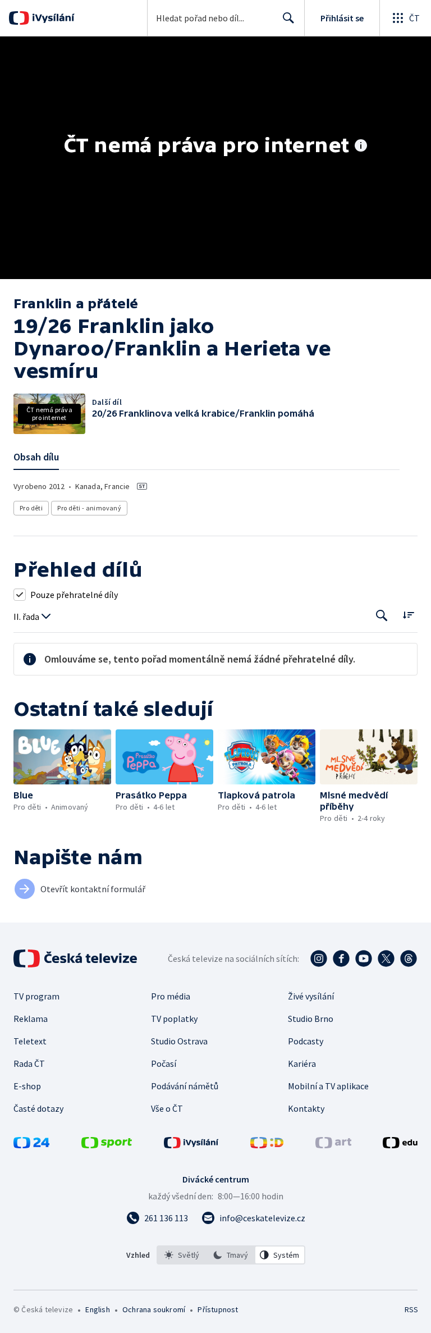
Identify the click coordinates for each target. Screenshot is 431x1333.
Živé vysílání (311, 996)
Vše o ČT (167, 1108)
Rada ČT (29, 1063)
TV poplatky (174, 1018)
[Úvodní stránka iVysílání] (52, 18)
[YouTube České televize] (364, 958)
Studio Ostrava (179, 1041)
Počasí (163, 1063)
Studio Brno (310, 1018)
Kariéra (302, 1063)
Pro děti (31, 508)
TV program (36, 996)
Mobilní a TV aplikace (328, 1086)
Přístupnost (218, 1309)
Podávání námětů (184, 1086)
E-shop (27, 1086)
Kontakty (306, 1108)
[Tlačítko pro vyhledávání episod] (382, 615)
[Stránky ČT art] (333, 1145)
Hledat (288, 18)
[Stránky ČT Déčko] (266, 1145)
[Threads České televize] (409, 958)
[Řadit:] (408, 614)
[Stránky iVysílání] (191, 1145)
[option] (182, 1255)
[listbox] (231, 1254)
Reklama (30, 1018)
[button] (62, 756)
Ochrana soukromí (153, 1309)
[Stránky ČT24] (31, 1145)
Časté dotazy (38, 1108)
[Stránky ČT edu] (400, 1145)
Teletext (30, 1041)
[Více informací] (361, 146)
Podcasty (305, 1041)
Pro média (170, 996)
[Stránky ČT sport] (106, 1145)
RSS (411, 1309)
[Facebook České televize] (341, 958)
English (97, 1309)
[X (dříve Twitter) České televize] (386, 958)
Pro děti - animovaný (89, 508)
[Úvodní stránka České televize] (76, 958)
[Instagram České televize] (319, 958)
